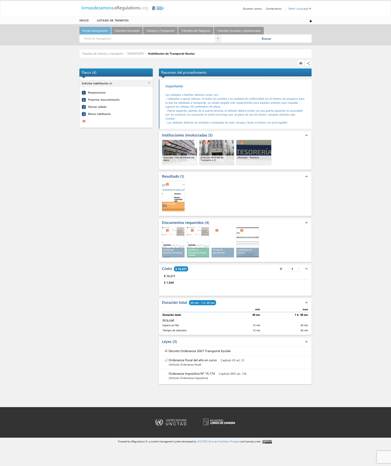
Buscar (266, 38)
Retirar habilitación (99, 114)
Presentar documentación (104, 99)
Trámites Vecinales (126, 31)
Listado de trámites (113, 20)
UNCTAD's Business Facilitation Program (218, 441)
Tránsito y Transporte (160, 31)
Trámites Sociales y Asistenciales (239, 31)
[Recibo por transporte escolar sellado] (198, 242)
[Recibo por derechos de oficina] (173, 242)
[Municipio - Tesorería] (253, 152)
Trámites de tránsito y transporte (102, 53)
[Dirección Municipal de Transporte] (216, 152)
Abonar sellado (97, 107)
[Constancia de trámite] (247, 242)
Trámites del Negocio (195, 31)
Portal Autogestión (95, 31)
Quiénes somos (252, 8)
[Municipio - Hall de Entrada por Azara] (179, 152)
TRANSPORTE (135, 53)
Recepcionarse (96, 92)
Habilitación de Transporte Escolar (171, 53)
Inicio (84, 20)
